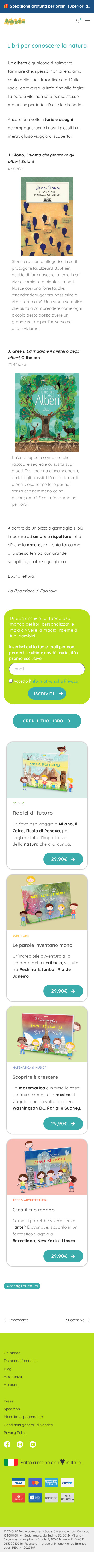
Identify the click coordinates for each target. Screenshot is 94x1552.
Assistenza (13, 1376)
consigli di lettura (23, 1286)
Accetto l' (46, 681)
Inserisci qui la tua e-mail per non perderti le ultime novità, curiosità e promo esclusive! (44, 652)
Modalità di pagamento (23, 1416)
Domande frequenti (20, 1360)
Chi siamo (12, 1353)
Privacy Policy (15, 1432)
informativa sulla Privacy (54, 681)
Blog (7, 1369)
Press (8, 1401)
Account (10, 1384)
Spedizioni (12, 1409)
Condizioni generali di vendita (28, 1424)
